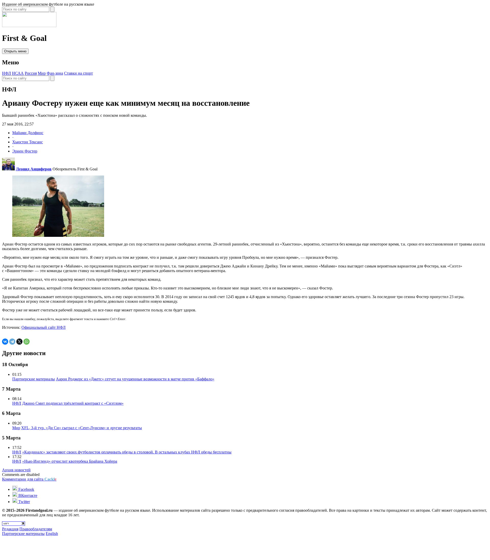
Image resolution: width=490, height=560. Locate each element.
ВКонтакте (27, 495)
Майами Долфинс (27, 133)
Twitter (23, 501)
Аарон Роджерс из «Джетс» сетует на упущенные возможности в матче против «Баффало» (135, 379)
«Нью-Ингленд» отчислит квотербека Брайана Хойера (69, 461)
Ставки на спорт (78, 73)
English (52, 533)
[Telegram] (12, 342)
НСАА (18, 73)
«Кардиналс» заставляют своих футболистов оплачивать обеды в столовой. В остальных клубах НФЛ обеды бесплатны (126, 452)
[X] (19, 342)
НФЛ (6, 73)
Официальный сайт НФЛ (43, 327)
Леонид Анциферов (34, 169)
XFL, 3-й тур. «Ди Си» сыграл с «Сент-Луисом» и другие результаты (81, 428)
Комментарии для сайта (29, 479)
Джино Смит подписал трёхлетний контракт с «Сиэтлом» (73, 403)
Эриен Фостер (24, 151)
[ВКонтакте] (5, 342)
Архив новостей (16, 470)
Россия (31, 73)
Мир (42, 73)
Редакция (10, 529)
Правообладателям (35, 529)
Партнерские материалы (33, 379)
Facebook (25, 489)
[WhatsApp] (26, 342)
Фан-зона (55, 73)
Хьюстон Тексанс (27, 142)
